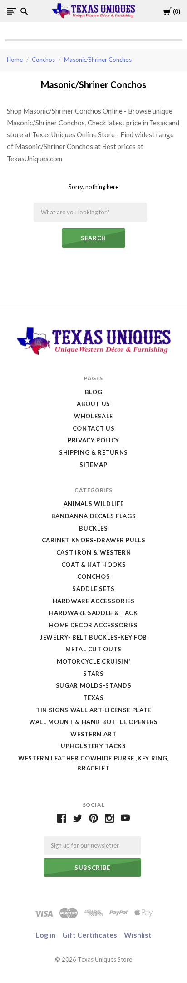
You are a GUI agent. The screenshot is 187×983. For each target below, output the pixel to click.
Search (93, 238)
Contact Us (94, 428)
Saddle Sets (93, 588)
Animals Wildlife (93, 503)
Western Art (93, 734)
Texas (93, 697)
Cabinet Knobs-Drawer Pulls (94, 540)
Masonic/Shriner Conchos (98, 59)
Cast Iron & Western (93, 552)
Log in (45, 934)
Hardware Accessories (94, 601)
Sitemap (93, 464)
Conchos (43, 59)
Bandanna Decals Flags (93, 516)
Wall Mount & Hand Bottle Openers (93, 721)
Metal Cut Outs (93, 649)
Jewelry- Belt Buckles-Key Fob (93, 637)
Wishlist (138, 934)
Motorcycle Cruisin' (93, 661)
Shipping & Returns (93, 452)
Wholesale (93, 416)
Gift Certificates (89, 934)
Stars (93, 673)
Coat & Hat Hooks (93, 564)
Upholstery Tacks (93, 746)
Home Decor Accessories (93, 625)
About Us (93, 403)
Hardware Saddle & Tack (93, 612)
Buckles (93, 528)
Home (15, 59)
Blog (94, 392)
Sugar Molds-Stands (94, 685)
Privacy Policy (93, 440)
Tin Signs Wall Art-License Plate (93, 710)
